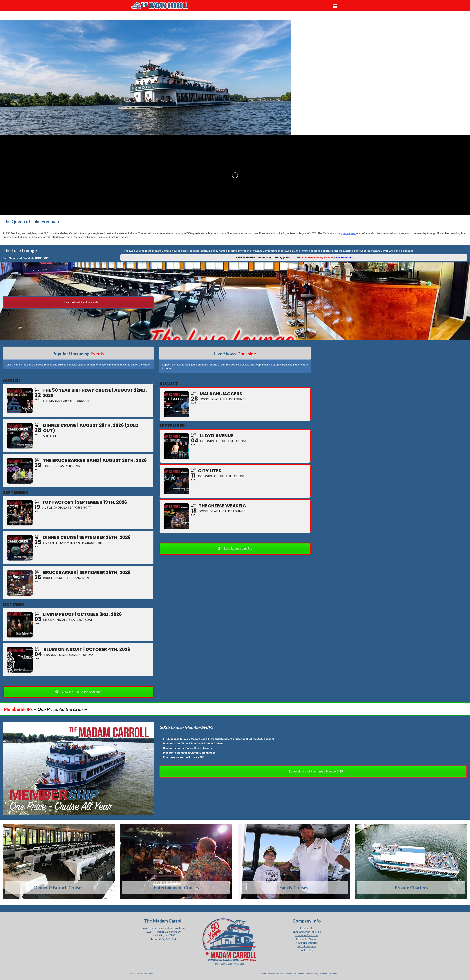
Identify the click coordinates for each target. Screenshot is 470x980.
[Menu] (335, 6)
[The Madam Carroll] (163, 5)
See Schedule (343, 257)
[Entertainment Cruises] (176, 861)
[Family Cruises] (294, 861)
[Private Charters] (411, 861)
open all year (348, 233)
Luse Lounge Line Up (237, 548)
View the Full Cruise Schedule (81, 691)
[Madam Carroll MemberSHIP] (78, 768)
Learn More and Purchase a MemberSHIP (316, 771)
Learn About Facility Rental (81, 302)
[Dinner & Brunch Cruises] (59, 861)
